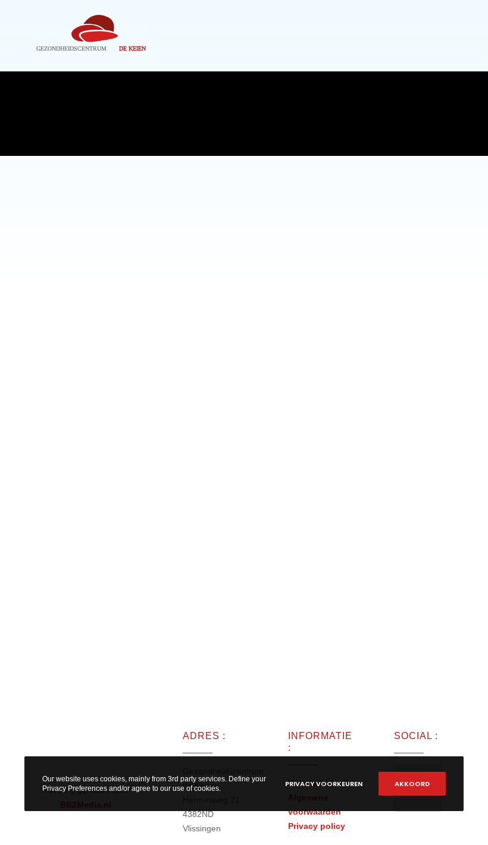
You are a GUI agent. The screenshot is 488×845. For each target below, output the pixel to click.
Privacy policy (316, 826)
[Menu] (453, 35)
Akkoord (412, 783)
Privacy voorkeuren (323, 783)
